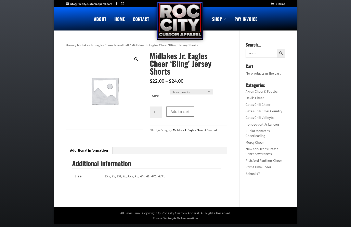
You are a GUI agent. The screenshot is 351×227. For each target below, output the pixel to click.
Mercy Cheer (255, 142)
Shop (217, 19)
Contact (141, 19)
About (100, 19)
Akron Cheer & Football (263, 91)
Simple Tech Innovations (183, 218)
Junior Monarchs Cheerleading (258, 133)
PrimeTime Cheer (258, 167)
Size (155, 95)
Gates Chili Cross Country (264, 111)
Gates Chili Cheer (258, 104)
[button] (136, 59)
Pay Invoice (245, 19)
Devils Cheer (255, 98)
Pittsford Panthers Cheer (264, 160)
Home (119, 19)
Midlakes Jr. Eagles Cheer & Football (103, 45)
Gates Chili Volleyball (261, 117)
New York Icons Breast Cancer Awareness (262, 151)
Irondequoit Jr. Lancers (263, 124)
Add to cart (180, 111)
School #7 (253, 174)
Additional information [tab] (89, 150)
